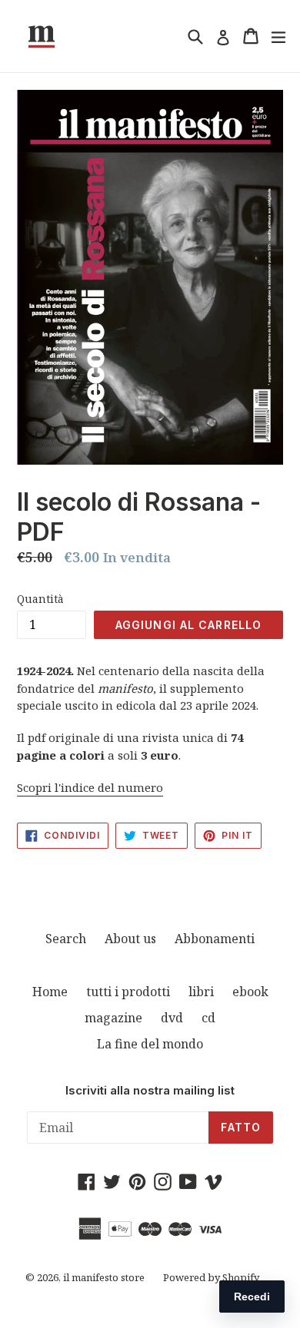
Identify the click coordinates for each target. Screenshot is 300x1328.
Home (50, 991)
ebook (250, 991)
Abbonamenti (215, 938)
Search (65, 938)
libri (201, 991)
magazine (113, 1017)
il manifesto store (104, 1277)
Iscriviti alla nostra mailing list (150, 1091)
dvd (172, 1017)
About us (130, 938)
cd (208, 1017)
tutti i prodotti (128, 991)
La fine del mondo (150, 1043)
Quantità (40, 598)
